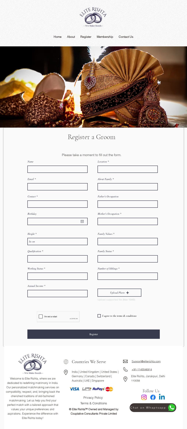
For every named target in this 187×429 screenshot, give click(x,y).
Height (31, 234)
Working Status (35, 268)
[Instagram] (144, 397)
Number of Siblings (107, 268)
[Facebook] (153, 397)
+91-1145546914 (142, 369)
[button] (119, 293)
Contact (32, 196)
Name (30, 161)
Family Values (105, 234)
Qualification (34, 251)
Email (31, 179)
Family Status (105, 251)
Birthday (32, 213)
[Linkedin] (161, 397)
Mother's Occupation (108, 213)
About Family (105, 179)
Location (102, 161)
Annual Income (35, 286)
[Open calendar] (82, 221)
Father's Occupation (108, 196)
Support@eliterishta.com (146, 361)
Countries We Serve (89, 361)
